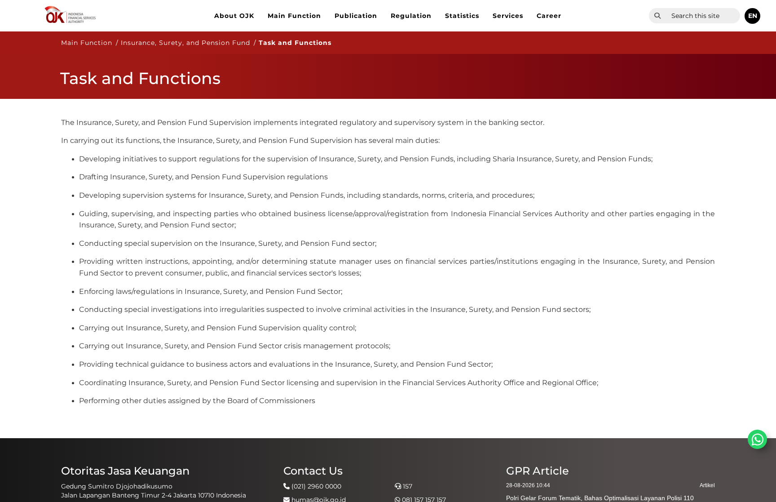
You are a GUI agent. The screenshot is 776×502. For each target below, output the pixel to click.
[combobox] (703, 15)
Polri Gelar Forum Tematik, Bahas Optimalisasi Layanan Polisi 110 (600, 498)
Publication (356, 16)
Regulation (411, 16)
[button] (752, 16)
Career (549, 16)
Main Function (294, 16)
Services (508, 16)
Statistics (462, 16)
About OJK (234, 16)
